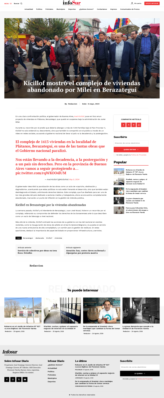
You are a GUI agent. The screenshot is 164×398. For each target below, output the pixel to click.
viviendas (58, 238)
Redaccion (72, 104)
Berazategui (90, 76)
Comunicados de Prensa (83, 386)
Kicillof (49, 238)
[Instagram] (12, 379)
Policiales (78, 369)
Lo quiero (138, 373)
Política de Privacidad (138, 155)
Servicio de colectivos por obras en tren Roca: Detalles (37, 251)
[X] (128, 125)
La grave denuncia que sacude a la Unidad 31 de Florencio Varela (135, 200)
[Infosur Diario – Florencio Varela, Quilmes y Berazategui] (72, 3)
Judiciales (79, 378)
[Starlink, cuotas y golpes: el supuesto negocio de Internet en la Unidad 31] (119, 181)
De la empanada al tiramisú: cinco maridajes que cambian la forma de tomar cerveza (137, 191)
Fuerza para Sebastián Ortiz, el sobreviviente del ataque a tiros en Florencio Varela (137, 210)
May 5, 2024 (74, 179)
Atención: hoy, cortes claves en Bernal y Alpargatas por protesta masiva (86, 251)
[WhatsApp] (139, 125)
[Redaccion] (21, 265)
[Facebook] (123, 125)
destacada (39, 238)
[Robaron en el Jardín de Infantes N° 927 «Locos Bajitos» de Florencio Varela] (119, 172)
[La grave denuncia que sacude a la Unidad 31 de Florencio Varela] (119, 200)
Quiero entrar (130, 149)
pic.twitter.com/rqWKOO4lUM (41, 173)
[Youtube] (25, 379)
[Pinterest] (133, 125)
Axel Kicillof (79, 116)
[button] (18, 3)
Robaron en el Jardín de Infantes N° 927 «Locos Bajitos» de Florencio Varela (136, 172)
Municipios (73, 76)
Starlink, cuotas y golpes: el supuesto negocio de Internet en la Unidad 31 (136, 181)
